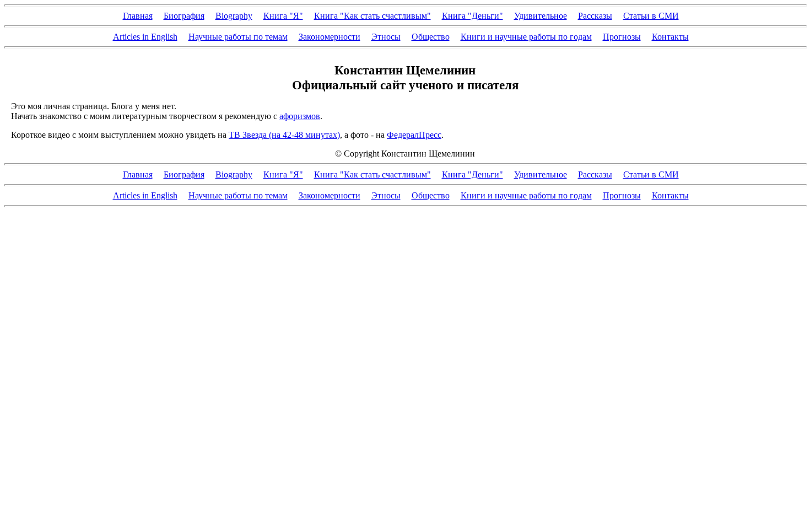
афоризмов (299, 116)
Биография (184, 15)
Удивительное (540, 15)
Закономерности (329, 36)
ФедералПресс (414, 134)
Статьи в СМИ (651, 15)
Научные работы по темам (238, 36)
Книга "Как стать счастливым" (372, 15)
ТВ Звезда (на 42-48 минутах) (284, 134)
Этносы (386, 36)
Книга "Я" (283, 15)
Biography (233, 15)
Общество (431, 36)
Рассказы (595, 15)
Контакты (670, 36)
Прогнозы (622, 36)
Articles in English (145, 36)
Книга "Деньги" (472, 15)
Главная (138, 15)
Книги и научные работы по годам (526, 36)
